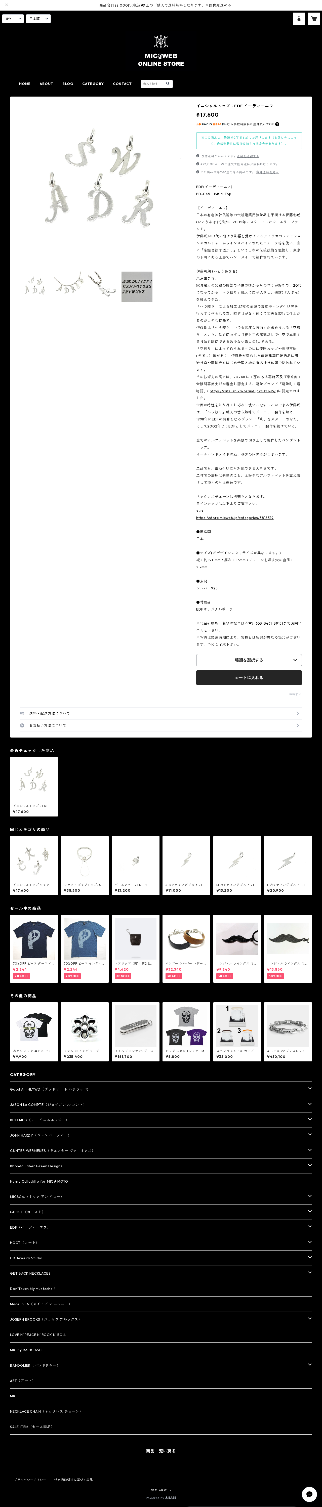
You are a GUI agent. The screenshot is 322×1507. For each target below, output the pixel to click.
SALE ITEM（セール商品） (32, 1427)
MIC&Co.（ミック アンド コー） (37, 1196)
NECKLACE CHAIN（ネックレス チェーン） (46, 1411)
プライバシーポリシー (30, 1480)
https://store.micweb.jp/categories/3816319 (235, 517)
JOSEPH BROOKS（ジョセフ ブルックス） (46, 1319)
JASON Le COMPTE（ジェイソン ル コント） (48, 1104)
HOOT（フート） (24, 1242)
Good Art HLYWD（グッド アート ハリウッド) (49, 1089)
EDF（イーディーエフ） (30, 1227)
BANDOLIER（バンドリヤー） (35, 1365)
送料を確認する (248, 156)
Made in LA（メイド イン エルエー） (41, 1304)
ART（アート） (22, 1381)
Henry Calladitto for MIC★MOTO (39, 1181)
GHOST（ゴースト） (28, 1212)
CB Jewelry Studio (26, 1258)
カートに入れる (249, 677)
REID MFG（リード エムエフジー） (39, 1120)
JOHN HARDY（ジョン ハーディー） (40, 1135)
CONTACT (122, 83)
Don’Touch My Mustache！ (33, 1288)
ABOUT (46, 83)
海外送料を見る (267, 172)
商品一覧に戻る (161, 1450)
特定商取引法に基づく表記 (73, 1480)
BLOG (67, 83)
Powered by (155, 1498)
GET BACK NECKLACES (30, 1273)
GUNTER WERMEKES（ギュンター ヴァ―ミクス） (52, 1150)
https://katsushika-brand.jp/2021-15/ (243, 391)
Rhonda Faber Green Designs (36, 1166)
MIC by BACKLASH (26, 1350)
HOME (25, 83)
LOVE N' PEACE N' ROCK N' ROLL (38, 1334)
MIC (13, 1396)
